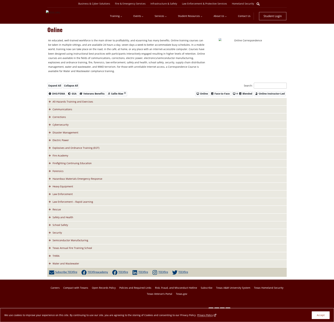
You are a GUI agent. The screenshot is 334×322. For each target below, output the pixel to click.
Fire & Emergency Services (130, 3)
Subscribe (206, 287)
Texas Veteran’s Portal (159, 293)
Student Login (273, 16)
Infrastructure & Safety (163, 3)
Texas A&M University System (233, 287)
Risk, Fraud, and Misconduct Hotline (176, 287)
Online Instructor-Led (271, 93)
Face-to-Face (222, 93)
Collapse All (71, 85)
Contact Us (244, 16)
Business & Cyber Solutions (94, 3)
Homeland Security (243, 3)
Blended (247, 93)
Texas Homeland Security (268, 287)
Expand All (54, 85)
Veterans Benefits (94, 93)
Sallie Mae (117, 93)
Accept (321, 315)
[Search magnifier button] (258, 4)
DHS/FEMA (58, 93)
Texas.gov (181, 293)
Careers (55, 287)
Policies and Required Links (135, 287)
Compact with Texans (75, 287)
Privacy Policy (207, 315)
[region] (167, 315)
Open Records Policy (104, 287)
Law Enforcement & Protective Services (204, 3)
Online (203, 93)
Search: (248, 85)
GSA (74, 93)
